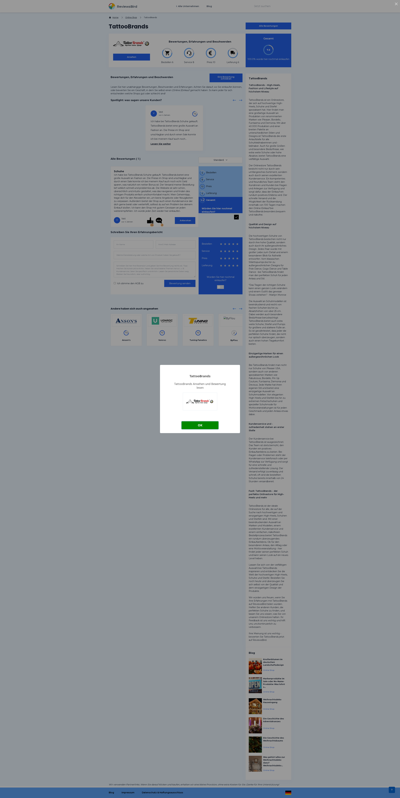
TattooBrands (200, 376)
